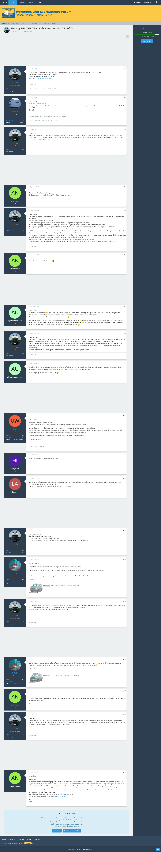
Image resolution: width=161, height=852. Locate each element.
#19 (124, 772)
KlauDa (15, 31)
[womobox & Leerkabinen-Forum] (80, 13)
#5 (125, 210)
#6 (125, 255)
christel (46, 120)
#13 (124, 530)
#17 (124, 691)
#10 (124, 415)
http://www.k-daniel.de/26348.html (40, 79)
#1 (125, 68)
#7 (125, 307)
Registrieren (147, 2)
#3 (125, 129)
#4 (125, 187)
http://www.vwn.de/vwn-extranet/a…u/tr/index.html (57, 605)
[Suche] (156, 2)
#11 (124, 455)
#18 (124, 714)
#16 (124, 659)
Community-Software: (80, 849)
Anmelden (137, 2)
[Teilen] (127, 36)
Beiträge (8, 89)
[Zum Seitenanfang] (158, 849)
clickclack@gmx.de (60, 796)
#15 (124, 601)
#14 (124, 559)
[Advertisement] (66, 52)
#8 (125, 333)
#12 (124, 478)
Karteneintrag (9, 120)
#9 (125, 363)
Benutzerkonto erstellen (72, 831)
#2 (125, 98)
